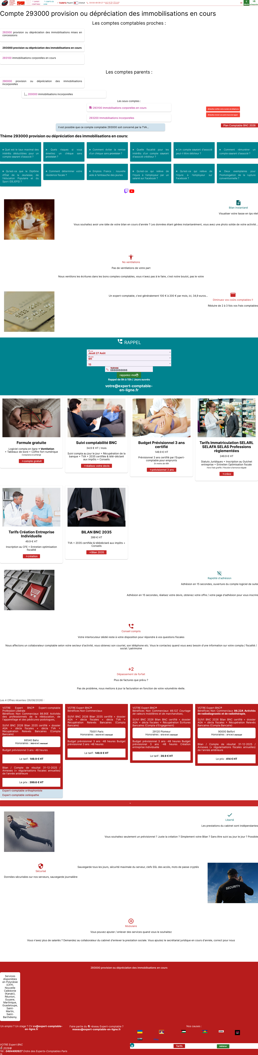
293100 (7, 57)
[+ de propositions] (129, 803)
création (33, 556)
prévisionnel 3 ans (163, 469)
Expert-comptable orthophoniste (22, 790)
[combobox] (129, 352)
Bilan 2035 (97, 552)
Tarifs (179, 1046)
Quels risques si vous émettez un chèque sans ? (64, 153)
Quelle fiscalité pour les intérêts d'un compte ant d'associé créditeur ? (151, 153)
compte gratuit (33, 461)
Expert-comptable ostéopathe (20, 795)
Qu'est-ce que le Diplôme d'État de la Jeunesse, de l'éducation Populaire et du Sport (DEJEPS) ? (20, 176)
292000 (7, 32)
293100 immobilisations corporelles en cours (119, 107)
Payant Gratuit (76, 3)
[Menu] (241, 3)
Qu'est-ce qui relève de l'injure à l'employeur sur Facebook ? (194, 175)
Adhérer (223, 1046)
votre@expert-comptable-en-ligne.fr (129, 388)
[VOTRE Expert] (132, 1045)
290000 (7, 81)
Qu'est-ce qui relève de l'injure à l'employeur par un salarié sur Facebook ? (151, 175)
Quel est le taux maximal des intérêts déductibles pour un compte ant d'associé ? (20, 153)
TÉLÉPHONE (114, 368)
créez (227, 473)
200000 (32, 94)
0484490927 (14, 1051)
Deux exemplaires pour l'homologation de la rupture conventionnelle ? (237, 175)
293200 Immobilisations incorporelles (111, 117)
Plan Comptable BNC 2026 (239, 125)
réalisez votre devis (98, 465)
